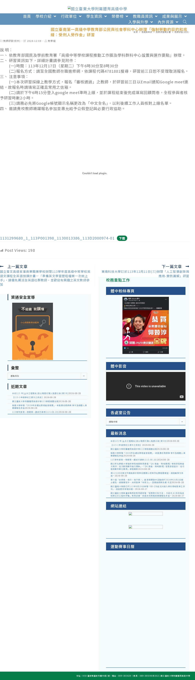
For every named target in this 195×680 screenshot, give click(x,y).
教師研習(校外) (11, 40)
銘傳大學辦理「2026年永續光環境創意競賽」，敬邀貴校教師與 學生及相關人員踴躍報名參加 (49, 406)
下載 (122, 238)
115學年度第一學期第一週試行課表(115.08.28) (35, 411)
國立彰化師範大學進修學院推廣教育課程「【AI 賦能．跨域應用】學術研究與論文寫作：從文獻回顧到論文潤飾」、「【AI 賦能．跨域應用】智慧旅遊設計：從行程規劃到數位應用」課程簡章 (148, 466)
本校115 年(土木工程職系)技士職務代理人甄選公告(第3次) (40, 393)
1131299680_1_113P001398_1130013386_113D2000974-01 (57, 238)
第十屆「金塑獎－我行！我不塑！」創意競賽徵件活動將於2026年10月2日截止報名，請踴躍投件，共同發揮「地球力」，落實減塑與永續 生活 (147, 481)
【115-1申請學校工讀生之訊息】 (28, 397)
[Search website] (185, 22)
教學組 (51, 40)
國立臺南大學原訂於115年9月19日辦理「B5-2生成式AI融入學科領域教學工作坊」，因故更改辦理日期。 (148, 487)
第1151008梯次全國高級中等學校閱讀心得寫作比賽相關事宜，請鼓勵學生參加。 (147, 474)
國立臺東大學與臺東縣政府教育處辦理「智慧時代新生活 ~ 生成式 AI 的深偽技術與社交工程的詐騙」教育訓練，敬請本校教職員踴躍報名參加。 (147, 494)
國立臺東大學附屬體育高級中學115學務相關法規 (35, 401)
